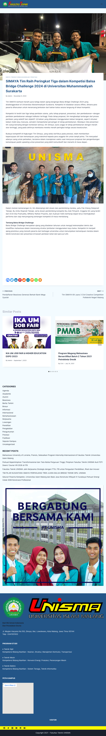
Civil (61, 363)
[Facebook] (8, 280)
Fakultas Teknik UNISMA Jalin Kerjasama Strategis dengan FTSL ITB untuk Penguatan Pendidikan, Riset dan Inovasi (50, 469)
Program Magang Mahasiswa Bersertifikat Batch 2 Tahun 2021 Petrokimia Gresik (75, 356)
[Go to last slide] (6, 343)
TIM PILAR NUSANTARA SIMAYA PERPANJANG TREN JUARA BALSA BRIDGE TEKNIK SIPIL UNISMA (44, 473)
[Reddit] (24, 280)
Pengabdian (7, 428)
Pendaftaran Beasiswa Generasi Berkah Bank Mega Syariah (23, 294)
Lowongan (6, 422)
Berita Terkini (11, 77)
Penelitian (6, 425)
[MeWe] (28, 280)
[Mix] (32, 280)
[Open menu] (102, 4)
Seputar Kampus (9, 441)
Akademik (6, 394)
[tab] (48, 371)
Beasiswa (6, 400)
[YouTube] (16, 728)
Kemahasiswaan (23, 77)
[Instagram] (12, 728)
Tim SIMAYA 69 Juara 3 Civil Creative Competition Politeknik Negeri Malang (83, 294)
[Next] (100, 343)
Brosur (5, 406)
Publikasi (6, 438)
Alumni (5, 397)
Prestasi (34, 77)
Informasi (6, 410)
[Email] (24, 728)
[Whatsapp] (36, 280)
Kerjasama (6, 419)
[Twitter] (12, 280)
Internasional (7, 413)
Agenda (5, 391)
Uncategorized (8, 444)
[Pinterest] (20, 280)
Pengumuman (8, 432)
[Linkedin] (16, 280)
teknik (10, 96)
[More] (40, 280)
